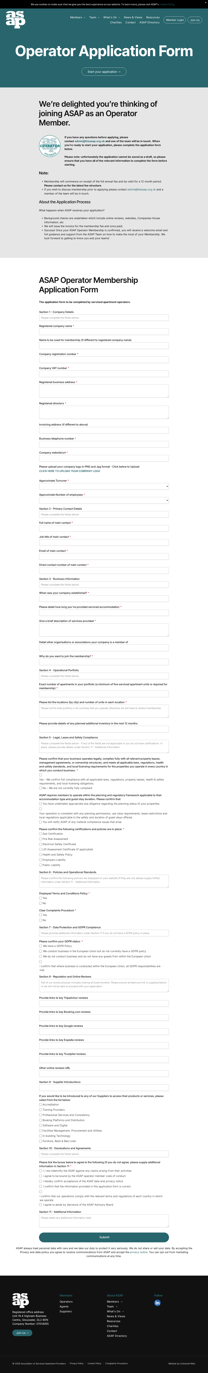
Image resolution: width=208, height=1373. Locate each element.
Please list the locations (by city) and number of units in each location (82, 702)
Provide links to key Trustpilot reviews (62, 1054)
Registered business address (57, 382)
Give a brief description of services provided (66, 621)
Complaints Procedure (116, 1363)
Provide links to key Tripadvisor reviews (63, 997)
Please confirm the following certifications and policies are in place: (80, 829)
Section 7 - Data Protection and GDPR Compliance (70, 927)
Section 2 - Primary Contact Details (60, 508)
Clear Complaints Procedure (56, 910)
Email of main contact (52, 550)
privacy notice (138, 1252)
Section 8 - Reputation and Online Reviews (65, 976)
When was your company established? (63, 592)
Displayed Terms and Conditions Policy (63, 893)
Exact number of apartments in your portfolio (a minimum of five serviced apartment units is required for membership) (103, 686)
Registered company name (55, 326)
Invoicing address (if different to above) (63, 424)
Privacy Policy (77, 1363)
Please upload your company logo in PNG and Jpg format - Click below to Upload (89, 466)
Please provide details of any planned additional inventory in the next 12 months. (88, 723)
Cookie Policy (94, 1363)
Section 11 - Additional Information (60, 1211)
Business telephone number (56, 438)
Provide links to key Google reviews (61, 1025)
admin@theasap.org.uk (141, 189)
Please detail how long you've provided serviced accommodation (79, 607)
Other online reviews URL (54, 1068)
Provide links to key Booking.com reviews (65, 1011)
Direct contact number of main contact (62, 564)
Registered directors (51, 403)
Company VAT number (53, 368)
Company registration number (57, 354)
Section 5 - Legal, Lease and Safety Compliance (68, 737)
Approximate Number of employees (61, 494)
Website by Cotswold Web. (182, 1363)
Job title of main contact (54, 536)
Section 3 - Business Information (59, 578)
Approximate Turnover (53, 480)
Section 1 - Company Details (56, 312)
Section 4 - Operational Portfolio (59, 670)
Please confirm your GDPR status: (60, 941)
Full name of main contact (55, 522)
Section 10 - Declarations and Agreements (65, 1148)
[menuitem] (77, 17)
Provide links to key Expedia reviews (61, 1039)
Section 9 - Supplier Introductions (60, 1082)
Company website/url (52, 452)
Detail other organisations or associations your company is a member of (83, 642)
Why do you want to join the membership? (65, 656)
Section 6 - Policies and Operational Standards (67, 872)
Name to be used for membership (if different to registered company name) (85, 340)
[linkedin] (157, 1303)
